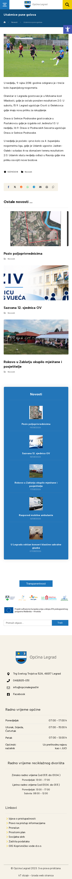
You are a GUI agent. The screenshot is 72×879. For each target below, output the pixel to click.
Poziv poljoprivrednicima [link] (36, 424)
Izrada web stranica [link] (42, 875)
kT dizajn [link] (24, 875)
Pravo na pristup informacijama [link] (27, 823)
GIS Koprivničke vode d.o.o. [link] (25, 846)
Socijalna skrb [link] (17, 836)
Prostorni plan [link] (17, 832)
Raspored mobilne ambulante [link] (36, 515)
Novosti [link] (28, 172)
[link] (67, 29)
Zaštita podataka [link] (19, 841)
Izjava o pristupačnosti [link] (22, 818)
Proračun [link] (14, 827)
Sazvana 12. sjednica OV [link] (36, 453)
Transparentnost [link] (36, 583)
